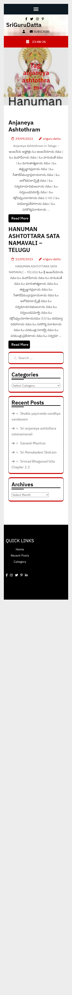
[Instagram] (11, 575)
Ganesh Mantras (33, 443)
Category (20, 562)
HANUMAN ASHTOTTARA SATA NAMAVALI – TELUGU (34, 239)
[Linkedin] (26, 575)
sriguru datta (52, 139)
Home (20, 549)
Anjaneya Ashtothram (24, 126)
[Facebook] (7, 575)
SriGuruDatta (23, 24)
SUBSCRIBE (41, 31)
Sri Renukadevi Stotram (38, 452)
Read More (19, 218)
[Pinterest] (21, 575)
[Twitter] (16, 575)
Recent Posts (20, 555)
